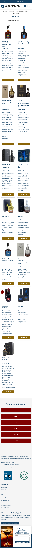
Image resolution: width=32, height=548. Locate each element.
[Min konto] (25, 6)
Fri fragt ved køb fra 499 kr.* (13, 1)
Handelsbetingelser (6, 505)
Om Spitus (4, 487)
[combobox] (16, 540)
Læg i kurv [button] (8, 80)
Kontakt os (4, 492)
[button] (2, 6)
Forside (5, 12)
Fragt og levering (5, 500)
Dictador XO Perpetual (6, 215)
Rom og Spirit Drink (22, 12)
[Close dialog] (30, 527)
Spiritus (11, 12)
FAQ (2, 494)
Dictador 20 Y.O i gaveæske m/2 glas (23, 166)
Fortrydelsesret (5, 503)
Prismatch (25, 1)
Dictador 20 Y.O (23, 304)
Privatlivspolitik (5, 507)
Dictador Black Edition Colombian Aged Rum (8, 166)
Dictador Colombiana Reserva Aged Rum (6, 44)
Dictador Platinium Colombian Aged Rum (23, 261)
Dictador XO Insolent (22, 215)
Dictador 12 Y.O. (7, 304)
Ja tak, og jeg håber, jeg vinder (22, 542)
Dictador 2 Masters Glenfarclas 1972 (7, 359)
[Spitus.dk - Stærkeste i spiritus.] (12, 6)
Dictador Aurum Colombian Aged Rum (7, 102)
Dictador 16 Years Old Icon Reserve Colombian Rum (7, 260)
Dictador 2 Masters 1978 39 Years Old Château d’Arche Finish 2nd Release (24, 104)
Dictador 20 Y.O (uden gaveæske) (23, 42)
